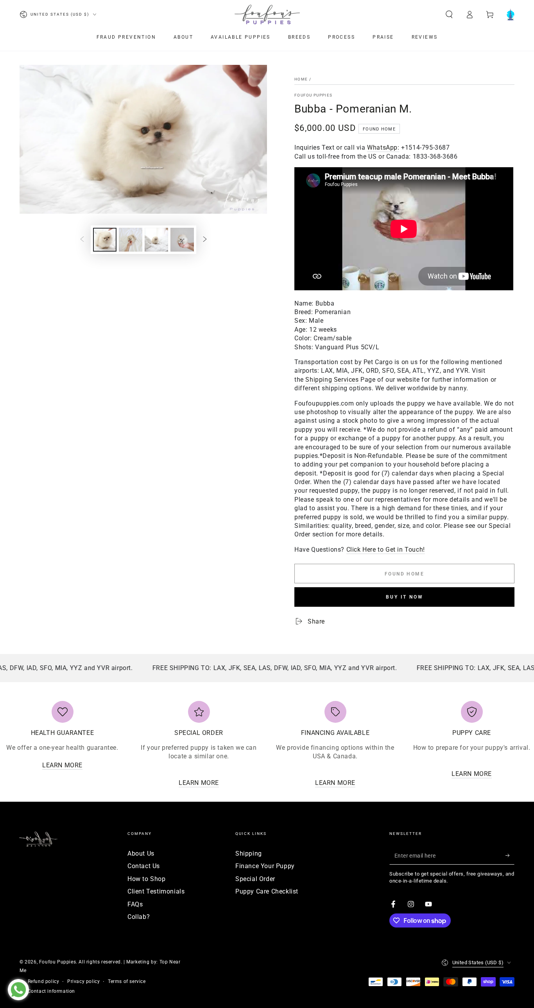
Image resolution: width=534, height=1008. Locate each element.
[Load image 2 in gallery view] (130, 240)
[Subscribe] (509, 855)
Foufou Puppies (313, 95)
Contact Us (143, 866)
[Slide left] (82, 239)
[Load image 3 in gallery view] (156, 240)
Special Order (255, 879)
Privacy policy (83, 981)
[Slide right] (204, 239)
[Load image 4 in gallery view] (182, 240)
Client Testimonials (156, 891)
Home (301, 79)
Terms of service (127, 981)
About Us (140, 853)
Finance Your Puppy (265, 866)
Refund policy (43, 981)
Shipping (248, 853)
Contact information (51, 991)
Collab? (138, 916)
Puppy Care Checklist (266, 891)
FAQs (135, 904)
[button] (449, 14)
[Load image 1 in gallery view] (104, 240)
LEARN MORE (62, 765)
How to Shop (146, 879)
